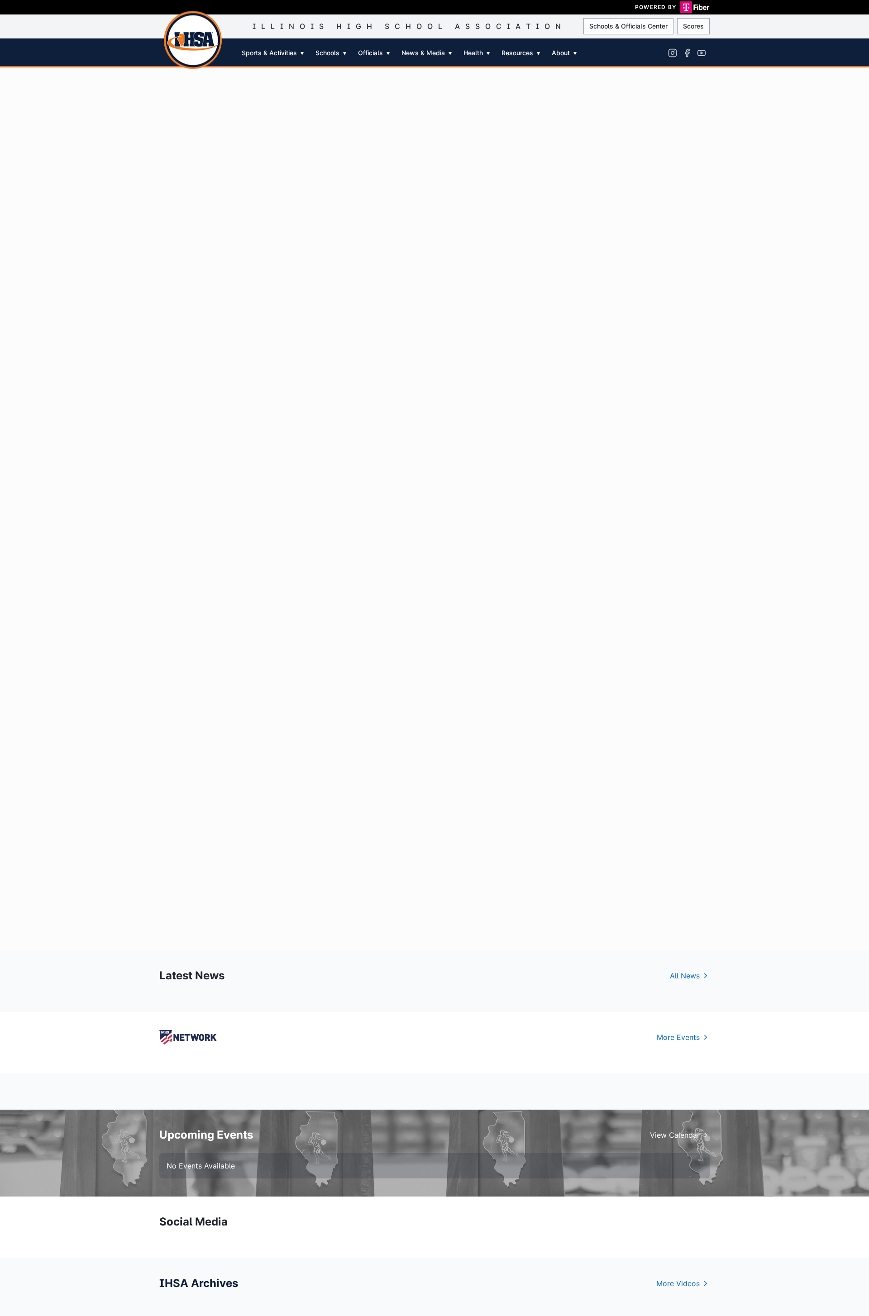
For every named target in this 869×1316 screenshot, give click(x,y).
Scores (693, 26)
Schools (330, 53)
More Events (678, 1037)
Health (476, 53)
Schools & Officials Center (628, 26)
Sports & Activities (273, 53)
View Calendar (675, 1135)
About (564, 53)
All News (685, 975)
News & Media (426, 53)
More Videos (678, 1283)
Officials (374, 53)
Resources (520, 53)
